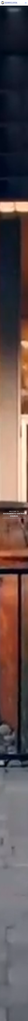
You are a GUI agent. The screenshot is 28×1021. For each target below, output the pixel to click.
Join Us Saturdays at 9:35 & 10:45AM (14, 518)
